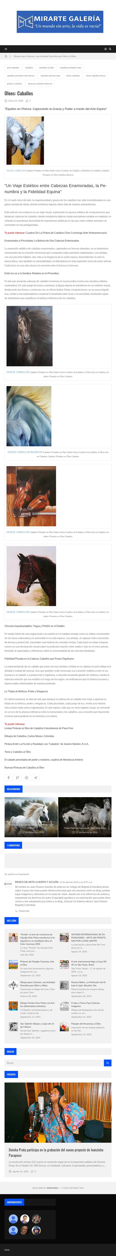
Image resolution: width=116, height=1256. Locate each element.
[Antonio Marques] (13, 1218)
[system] (105, 49)
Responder (24, 911)
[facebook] (8, 777)
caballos (29, 67)
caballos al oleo (46, 67)
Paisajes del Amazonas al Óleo (86, 1023)
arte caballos (13, 67)
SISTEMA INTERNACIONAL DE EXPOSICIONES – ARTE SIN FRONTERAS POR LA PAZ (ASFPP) (88, 937)
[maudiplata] (36, 1230)
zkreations (52, 1188)
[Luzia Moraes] (36, 1218)
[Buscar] (110, 49)
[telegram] (36, 777)
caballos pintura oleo (50, 75)
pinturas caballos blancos (40, 83)
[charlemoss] (24, 1230)
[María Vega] (13, 1230)
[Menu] (6, 49)
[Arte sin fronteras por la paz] (24, 1218)
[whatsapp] (27, 777)
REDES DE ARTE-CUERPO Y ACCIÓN (36, 882)
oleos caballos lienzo (96, 75)
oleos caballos (73, 75)
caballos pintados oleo (70, 67)
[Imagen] (58, 1113)
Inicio (7, 1250)
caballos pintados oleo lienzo (20, 75)
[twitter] (17, 777)
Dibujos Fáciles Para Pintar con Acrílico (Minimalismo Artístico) (43, 56)
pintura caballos (14, 83)
